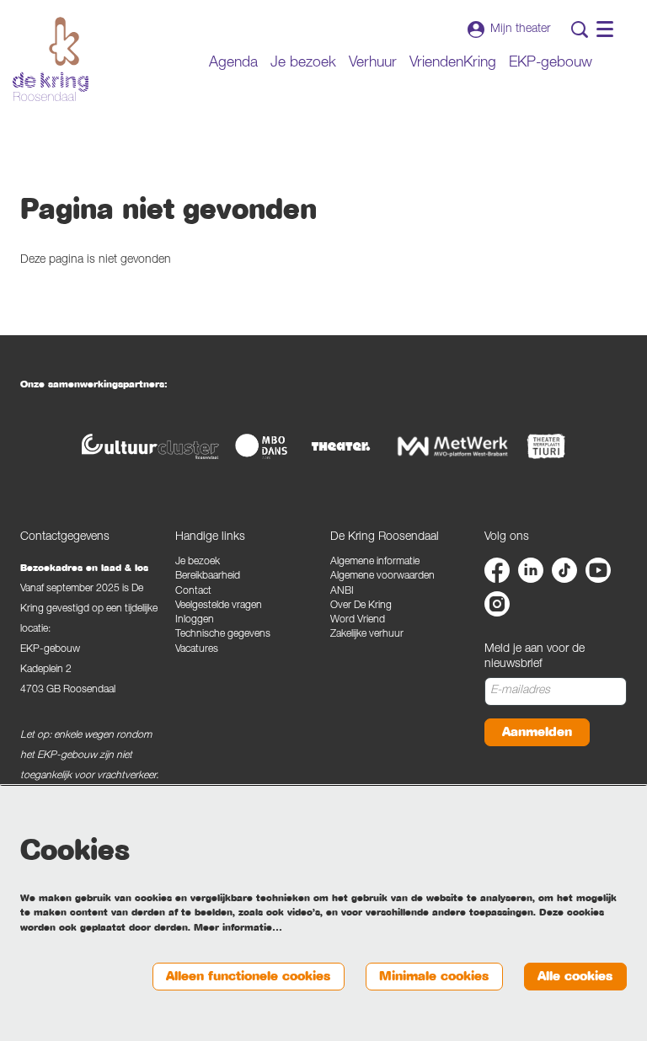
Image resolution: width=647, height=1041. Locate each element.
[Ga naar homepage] (50, 59)
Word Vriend (357, 620)
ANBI (342, 591)
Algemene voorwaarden (382, 576)
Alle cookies (574, 976)
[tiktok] (564, 570)
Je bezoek (197, 562)
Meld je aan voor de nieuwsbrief (534, 656)
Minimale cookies (434, 976)
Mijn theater (520, 29)
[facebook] (497, 570)
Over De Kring (361, 606)
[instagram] (497, 604)
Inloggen (194, 620)
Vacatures (196, 649)
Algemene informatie (375, 562)
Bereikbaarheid (207, 576)
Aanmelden (537, 731)
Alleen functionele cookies (248, 976)
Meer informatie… (238, 927)
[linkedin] (530, 570)
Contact (193, 591)
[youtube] (598, 570)
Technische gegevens (222, 634)
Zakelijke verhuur (367, 634)
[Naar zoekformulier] (579, 29)
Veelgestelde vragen (218, 606)
